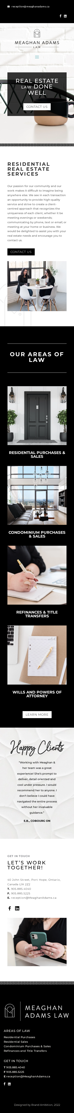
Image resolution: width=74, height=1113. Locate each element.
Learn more (37, 714)
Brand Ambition (42, 1105)
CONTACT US (37, 107)
